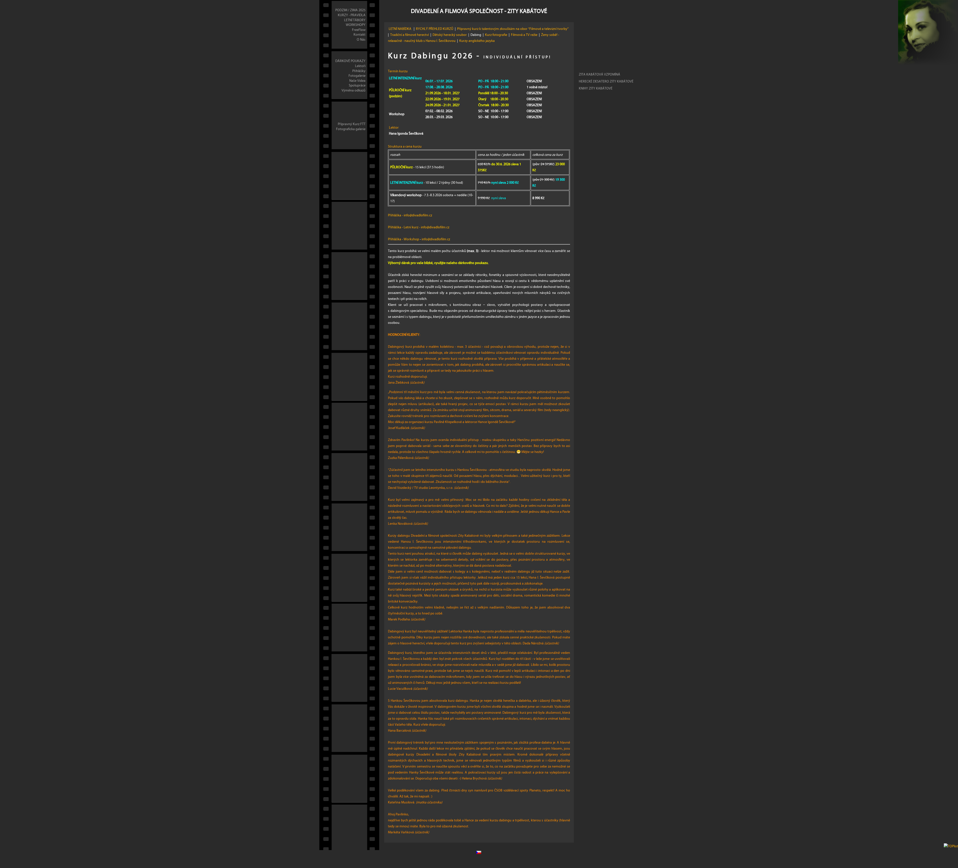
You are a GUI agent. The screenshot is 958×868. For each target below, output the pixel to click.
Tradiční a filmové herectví (409, 35)
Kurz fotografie (496, 35)
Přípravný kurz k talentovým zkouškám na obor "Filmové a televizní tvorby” (513, 29)
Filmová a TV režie (524, 35)
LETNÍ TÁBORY (354, 20)
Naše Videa (357, 81)
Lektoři (360, 66)
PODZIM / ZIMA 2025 (350, 10)
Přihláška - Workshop (403, 239)
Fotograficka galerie (350, 129)
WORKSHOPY (355, 25)
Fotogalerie (357, 76)
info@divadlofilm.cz (418, 215)
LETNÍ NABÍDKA (400, 29)
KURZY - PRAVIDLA (351, 15)
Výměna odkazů (353, 90)
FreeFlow (358, 30)
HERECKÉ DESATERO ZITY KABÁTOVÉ (606, 82)
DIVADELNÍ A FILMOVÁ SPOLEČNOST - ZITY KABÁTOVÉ (479, 11)
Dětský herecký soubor (450, 35)
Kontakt (359, 35)
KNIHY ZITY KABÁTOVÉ (595, 88)
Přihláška (394, 215)
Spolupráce (357, 85)
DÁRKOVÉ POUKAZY (350, 61)
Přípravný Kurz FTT (351, 124)
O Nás (361, 40)
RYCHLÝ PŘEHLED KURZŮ (434, 29)
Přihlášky (358, 71)
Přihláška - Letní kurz (403, 227)
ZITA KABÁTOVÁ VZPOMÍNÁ (599, 75)
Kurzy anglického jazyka (477, 41)
